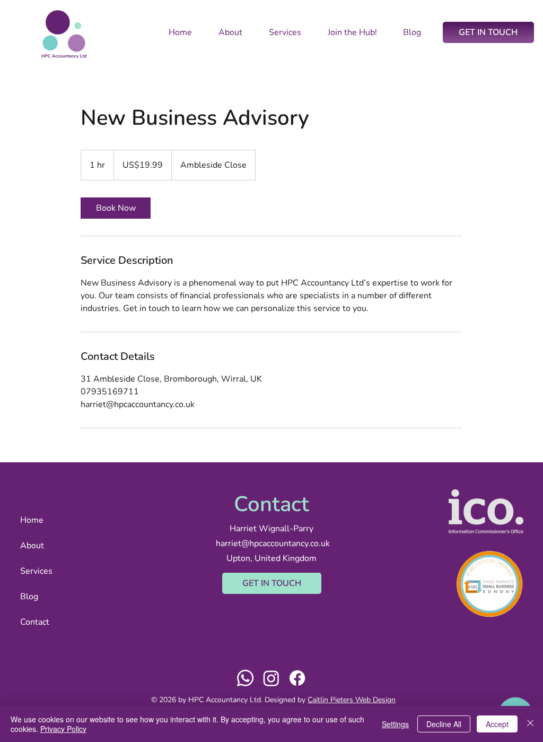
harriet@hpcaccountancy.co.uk (273, 543)
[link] (116, 208)
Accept (497, 724)
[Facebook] (297, 678)
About (32, 545)
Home (31, 520)
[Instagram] (271, 678)
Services (36, 571)
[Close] (530, 724)
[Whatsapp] (245, 678)
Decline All (443, 724)
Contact (34, 622)
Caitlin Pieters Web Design (352, 700)
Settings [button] (395, 724)
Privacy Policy (63, 728)
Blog (29, 596)
